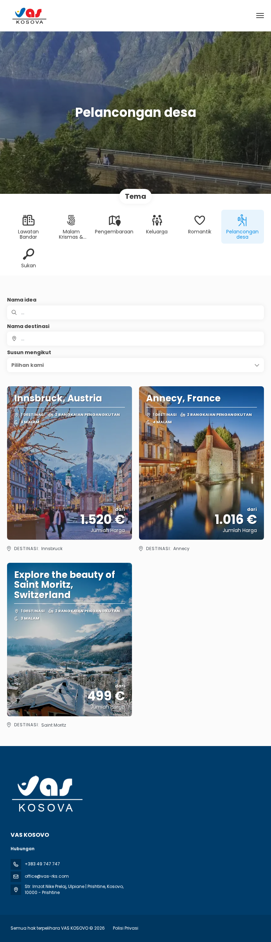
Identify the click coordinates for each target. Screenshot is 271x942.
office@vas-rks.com (47, 876)
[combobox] (135, 339)
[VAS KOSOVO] (47, 793)
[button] (135, 365)
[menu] (260, 15)
